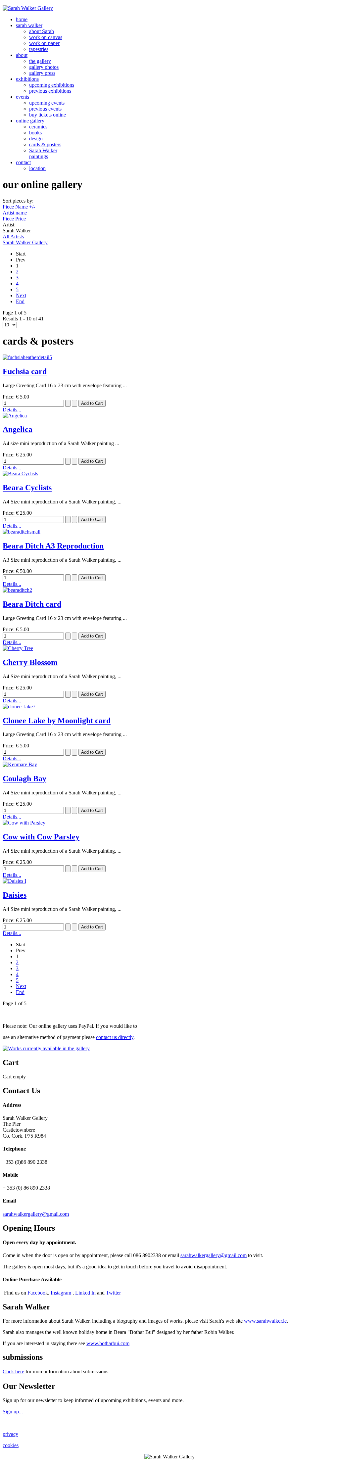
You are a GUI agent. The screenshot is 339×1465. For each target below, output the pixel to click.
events (22, 97)
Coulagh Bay (24, 778)
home (21, 19)
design (36, 138)
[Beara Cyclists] (20, 473)
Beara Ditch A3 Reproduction (53, 546)
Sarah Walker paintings (43, 153)
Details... (12, 409)
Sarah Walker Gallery (25, 242)
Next (21, 295)
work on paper (44, 43)
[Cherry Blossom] (18, 648)
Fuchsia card (25, 371)
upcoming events (47, 103)
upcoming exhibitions (51, 85)
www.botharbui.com (107, 1343)
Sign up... (13, 1411)
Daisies (14, 895)
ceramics (38, 126)
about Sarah (41, 31)
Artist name (15, 212)
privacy (10, 1434)
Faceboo (36, 1293)
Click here (13, 1371)
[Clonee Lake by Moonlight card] (19, 706)
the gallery (40, 61)
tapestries (38, 49)
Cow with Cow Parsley (41, 836)
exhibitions (27, 79)
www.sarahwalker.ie (265, 1321)
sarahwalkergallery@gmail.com (36, 1214)
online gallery (30, 120)
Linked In (85, 1293)
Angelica (17, 429)
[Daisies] (14, 881)
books (35, 132)
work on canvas (45, 37)
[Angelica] (15, 415)
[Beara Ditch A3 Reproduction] (21, 532)
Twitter (113, 1293)
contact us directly (114, 1037)
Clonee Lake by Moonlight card (57, 720)
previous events (45, 109)
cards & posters (45, 144)
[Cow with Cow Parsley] (24, 823)
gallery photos (44, 67)
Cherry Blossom (30, 662)
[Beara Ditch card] (17, 590)
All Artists (13, 236)
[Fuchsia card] (27, 357)
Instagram (61, 1293)
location (37, 168)
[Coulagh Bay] (20, 764)
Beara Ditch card (32, 604)
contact (23, 162)
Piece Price (14, 218)
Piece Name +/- (19, 207)
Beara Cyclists (27, 487)
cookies (11, 1445)
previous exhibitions (50, 91)
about (21, 55)
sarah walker (29, 25)
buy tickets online (47, 115)
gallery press (42, 73)
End (20, 301)
